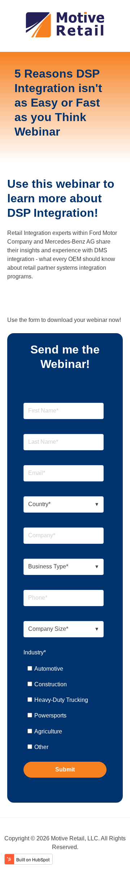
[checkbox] (63, 708)
